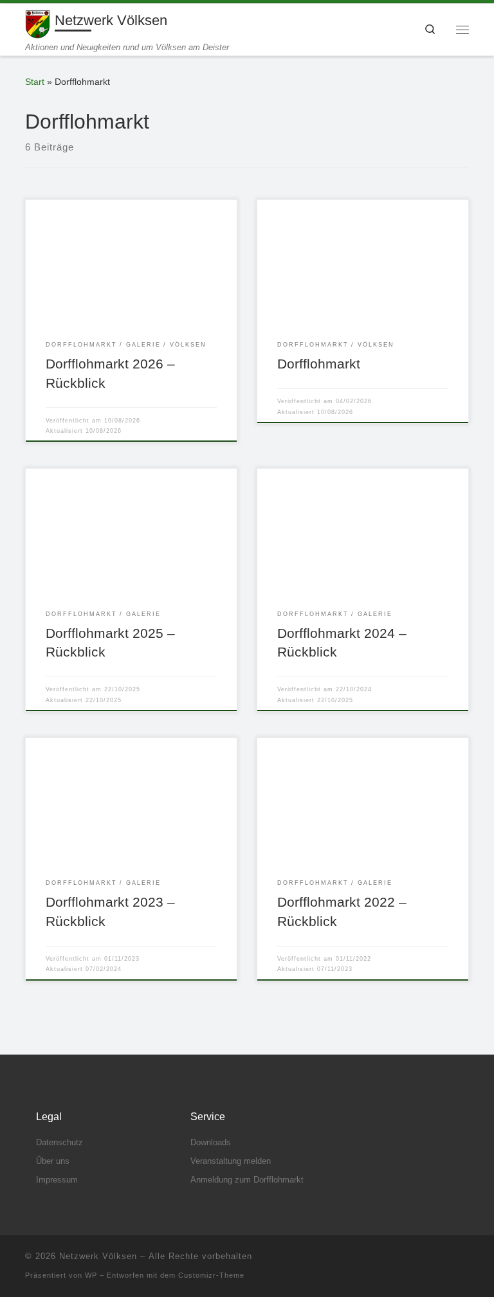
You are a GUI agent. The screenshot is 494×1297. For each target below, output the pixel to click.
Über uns (52, 1161)
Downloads (210, 1142)
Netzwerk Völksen (98, 1256)
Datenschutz (59, 1142)
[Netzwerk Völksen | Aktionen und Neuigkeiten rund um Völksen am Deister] (37, 23)
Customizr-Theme (211, 1275)
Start (34, 82)
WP (91, 1275)
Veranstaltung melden (230, 1161)
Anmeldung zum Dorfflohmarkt (247, 1179)
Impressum (57, 1179)
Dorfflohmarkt (318, 363)
